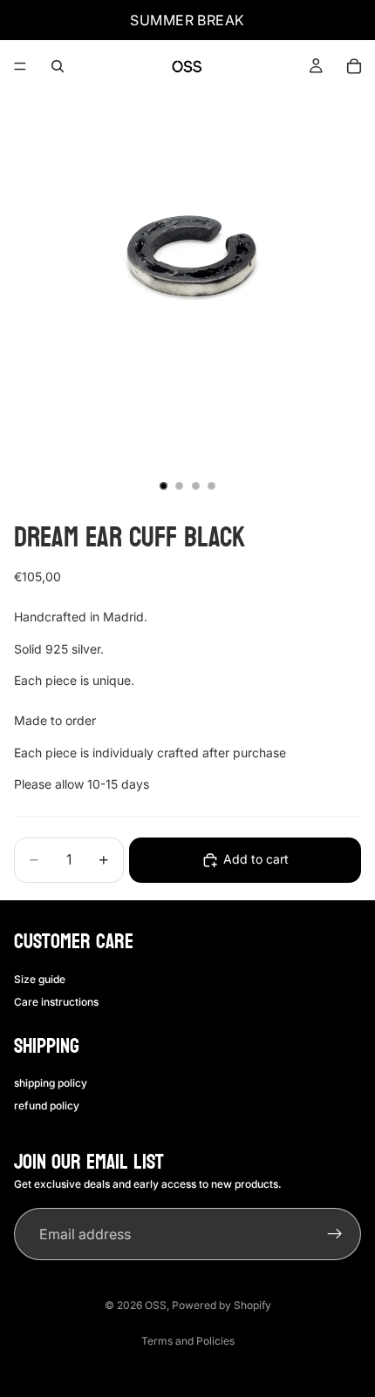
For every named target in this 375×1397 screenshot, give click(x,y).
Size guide (39, 978)
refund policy (46, 1105)
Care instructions (56, 1001)
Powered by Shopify (221, 1305)
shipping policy (50, 1081)
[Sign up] (335, 1235)
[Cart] (354, 66)
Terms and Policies (188, 1340)
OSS (156, 1305)
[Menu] (20, 66)
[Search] (57, 66)
